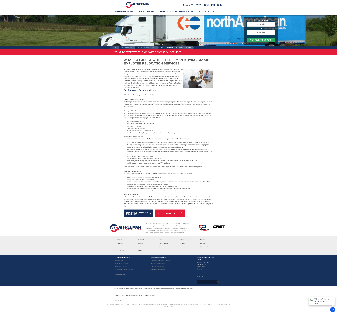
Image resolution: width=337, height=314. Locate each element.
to (261, 28)
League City (120, 250)
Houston (161, 247)
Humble (140, 247)
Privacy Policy (201, 267)
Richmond (182, 239)
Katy (118, 247)
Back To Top (118, 300)
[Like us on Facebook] (197, 277)
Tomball (140, 250)
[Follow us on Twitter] (200, 277)
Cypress (119, 239)
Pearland (202, 239)
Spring (160, 239)
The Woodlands (163, 243)
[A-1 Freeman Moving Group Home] (137, 5)
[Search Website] (217, 282)
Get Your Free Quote (261, 40)
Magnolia (182, 243)
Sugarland (141, 239)
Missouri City (141, 243)
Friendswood (204, 247)
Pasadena (120, 243)
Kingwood (203, 243)
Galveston (182, 247)
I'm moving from (261, 20)
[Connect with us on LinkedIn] (202, 277)
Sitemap (199, 269)
